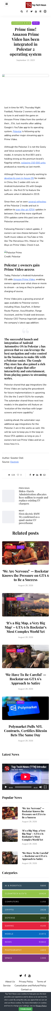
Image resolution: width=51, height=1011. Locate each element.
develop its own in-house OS (19, 178)
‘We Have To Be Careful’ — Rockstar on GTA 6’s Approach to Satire (25, 678)
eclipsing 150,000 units (33, 162)
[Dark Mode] (40, 11)
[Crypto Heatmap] (45, 11)
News (36, 23)
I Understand (25, 1009)
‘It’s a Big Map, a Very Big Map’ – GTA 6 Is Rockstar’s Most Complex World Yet (25, 627)
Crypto (11, 702)
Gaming (11, 547)
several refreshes (37, 201)
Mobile (25, 934)
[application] (25, 777)
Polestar (17, 131)
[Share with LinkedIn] (37, 475)
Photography (25, 950)
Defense (25, 918)
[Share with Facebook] (30, 475)
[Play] (5, 787)
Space (25, 958)
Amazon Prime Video (24, 279)
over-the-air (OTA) (25, 209)
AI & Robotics (25, 885)
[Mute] (40, 787)
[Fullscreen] (45, 787)
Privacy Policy (26, 981)
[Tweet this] (33, 475)
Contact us (26, 989)
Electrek (14, 461)
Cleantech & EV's (21, 23)
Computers (25, 901)
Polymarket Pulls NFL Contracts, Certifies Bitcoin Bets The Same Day (25, 730)
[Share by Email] (44, 475)
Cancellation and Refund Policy (30, 985)
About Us (10, 981)
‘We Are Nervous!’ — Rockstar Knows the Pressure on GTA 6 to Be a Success (25, 575)
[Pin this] (40, 475)
